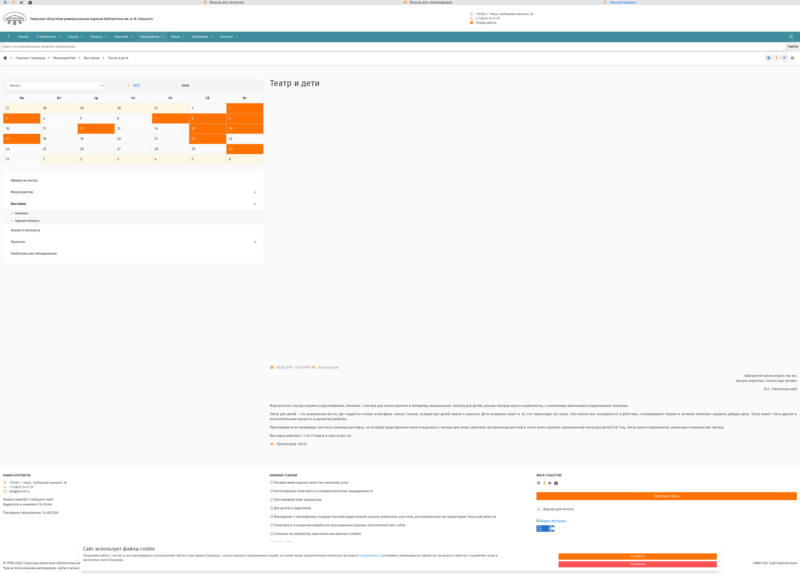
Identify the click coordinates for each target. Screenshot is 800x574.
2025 (136, 85)
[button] (787, 226)
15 (193, 129)
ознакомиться (369, 555)
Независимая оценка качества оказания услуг (311, 482)
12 (81, 129)
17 (7, 139)
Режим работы (486, 23)
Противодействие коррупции (298, 500)
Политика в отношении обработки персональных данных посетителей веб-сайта (339, 525)
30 (230, 149)
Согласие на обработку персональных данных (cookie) (317, 534)
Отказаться (637, 564)
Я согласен (638, 556)
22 (193, 139)
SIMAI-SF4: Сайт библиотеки (775, 563)
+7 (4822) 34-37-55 (488, 18)
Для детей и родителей (292, 508)
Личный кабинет (623, 2)
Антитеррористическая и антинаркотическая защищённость (323, 491)
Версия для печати (558, 509)
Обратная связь (666, 496)
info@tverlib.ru (19, 491)
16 (230, 129)
